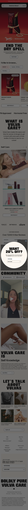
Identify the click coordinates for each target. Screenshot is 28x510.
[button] (14, 262)
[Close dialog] (26, 241)
